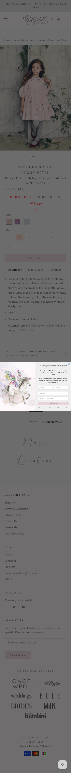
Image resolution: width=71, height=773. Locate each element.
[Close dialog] (69, 363)
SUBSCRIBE (53, 403)
